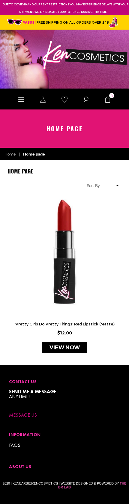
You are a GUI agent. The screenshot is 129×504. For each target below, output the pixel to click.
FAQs (14, 445)
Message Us (23, 415)
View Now (65, 347)
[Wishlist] (64, 99)
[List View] (17, 186)
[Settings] (43, 99)
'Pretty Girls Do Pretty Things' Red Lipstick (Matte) (65, 324)
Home (10, 154)
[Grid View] (10, 186)
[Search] (86, 99)
